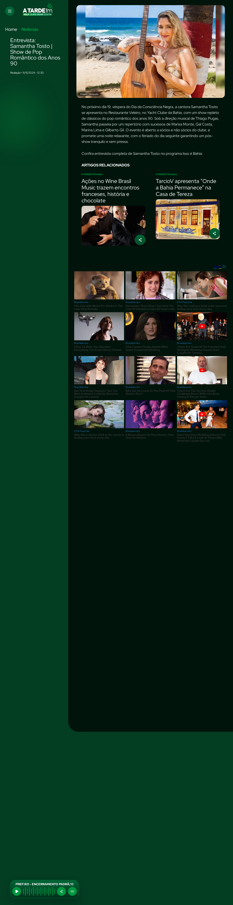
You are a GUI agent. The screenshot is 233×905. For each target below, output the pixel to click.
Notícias (29, 29)
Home (11, 29)
